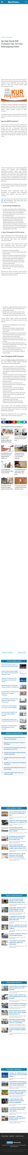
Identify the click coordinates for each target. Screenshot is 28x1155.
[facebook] (3, 422)
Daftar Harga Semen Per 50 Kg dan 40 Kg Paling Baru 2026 (17, 813)
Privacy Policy (4, 1136)
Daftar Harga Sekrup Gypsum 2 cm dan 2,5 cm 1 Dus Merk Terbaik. (18, 829)
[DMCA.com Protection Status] (14, 1143)
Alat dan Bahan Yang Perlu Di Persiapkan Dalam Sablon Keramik (9, 714)
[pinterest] (14, 422)
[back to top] (24, 1151)
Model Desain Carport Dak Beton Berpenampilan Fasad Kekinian (18, 996)
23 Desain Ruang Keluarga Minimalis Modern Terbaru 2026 (17, 1029)
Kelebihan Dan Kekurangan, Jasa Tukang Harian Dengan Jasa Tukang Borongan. (18, 1083)
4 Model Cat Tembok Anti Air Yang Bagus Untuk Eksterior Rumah (9, 680)
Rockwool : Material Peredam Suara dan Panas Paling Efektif (17, 1118)
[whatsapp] (19, 422)
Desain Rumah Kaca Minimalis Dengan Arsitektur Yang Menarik (18, 988)
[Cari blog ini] (26, 2)
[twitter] (8, 422)
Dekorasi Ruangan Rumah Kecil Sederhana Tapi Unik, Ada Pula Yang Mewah (17, 1021)
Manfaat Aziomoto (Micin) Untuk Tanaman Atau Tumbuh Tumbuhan (10, 693)
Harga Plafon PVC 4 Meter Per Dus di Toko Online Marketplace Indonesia (17, 855)
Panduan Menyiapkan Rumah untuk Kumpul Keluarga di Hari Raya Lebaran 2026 (17, 1092)
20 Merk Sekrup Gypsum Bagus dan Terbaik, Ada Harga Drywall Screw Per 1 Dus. (10, 673)
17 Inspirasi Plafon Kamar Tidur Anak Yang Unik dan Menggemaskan (17, 918)
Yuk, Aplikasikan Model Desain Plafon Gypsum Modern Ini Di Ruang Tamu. (17, 900)
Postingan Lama (22, 652)
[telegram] (24, 422)
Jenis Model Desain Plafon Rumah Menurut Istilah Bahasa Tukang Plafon (17, 909)
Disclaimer (11, 1136)
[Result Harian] (14, 2)
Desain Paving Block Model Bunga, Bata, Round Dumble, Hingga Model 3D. (18, 1012)
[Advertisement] (14, 20)
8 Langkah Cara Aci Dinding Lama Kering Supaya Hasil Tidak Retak (17, 1109)
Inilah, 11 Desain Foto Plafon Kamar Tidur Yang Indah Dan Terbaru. (18, 926)
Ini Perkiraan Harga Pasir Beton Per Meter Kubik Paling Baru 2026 (17, 838)
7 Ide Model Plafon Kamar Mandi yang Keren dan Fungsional (17, 942)
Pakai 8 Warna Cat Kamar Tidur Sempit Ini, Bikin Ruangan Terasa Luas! (10, 700)
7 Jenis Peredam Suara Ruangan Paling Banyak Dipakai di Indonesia (16, 1100)
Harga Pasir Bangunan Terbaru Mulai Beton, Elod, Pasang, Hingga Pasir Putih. (17, 846)
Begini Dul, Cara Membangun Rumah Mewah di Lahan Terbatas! (9, 727)
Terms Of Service (20, 1136)
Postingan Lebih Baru (7, 652)
